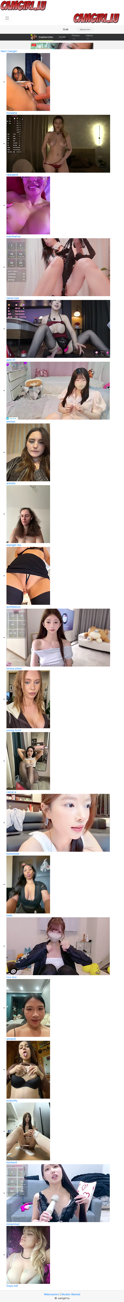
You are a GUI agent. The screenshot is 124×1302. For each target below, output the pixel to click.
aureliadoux (13, 606)
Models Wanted (70, 1294)
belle (9, 915)
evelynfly (11, 1100)
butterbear (12, 853)
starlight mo (13, 545)
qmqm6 (11, 1038)
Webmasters (51, 1294)
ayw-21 (10, 359)
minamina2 (13, 1224)
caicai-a (11, 792)
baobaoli (11, 1162)
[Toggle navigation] (7, 18)
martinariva (13, 236)
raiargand (12, 174)
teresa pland (14, 668)
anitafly (11, 483)
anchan (10, 421)
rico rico (11, 977)
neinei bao (12, 298)
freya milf (12, 1285)
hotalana (11, 112)
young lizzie (13, 730)
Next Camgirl (9, 51)
